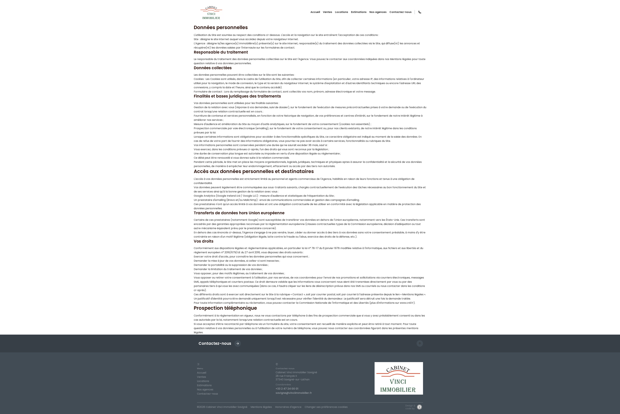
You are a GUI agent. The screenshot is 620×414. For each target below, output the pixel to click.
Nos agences (205, 389)
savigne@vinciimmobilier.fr (294, 393)
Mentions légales (261, 407)
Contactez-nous (207, 394)
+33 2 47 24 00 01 (287, 389)
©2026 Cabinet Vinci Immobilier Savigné (222, 407)
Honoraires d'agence (288, 407)
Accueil (201, 373)
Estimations (204, 385)
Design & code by (410, 407)
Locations (203, 381)
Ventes (201, 377)
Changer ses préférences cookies (326, 407)
